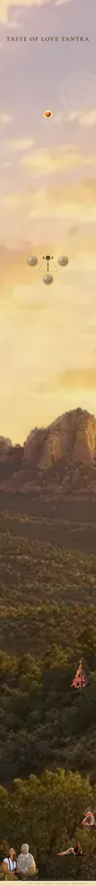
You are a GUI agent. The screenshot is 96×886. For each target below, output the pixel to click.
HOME (30, 883)
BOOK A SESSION (63, 883)
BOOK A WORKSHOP (79, 883)
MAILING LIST (48, 883)
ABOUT (37, 883)
